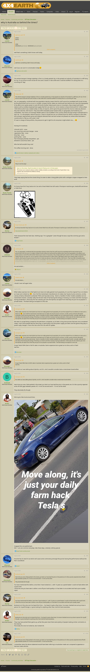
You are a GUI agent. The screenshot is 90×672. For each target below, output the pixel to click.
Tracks (42, 11)
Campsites (50, 11)
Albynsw (7, 66)
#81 (87, 31)
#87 (87, 221)
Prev (4, 28)
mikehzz (7, 255)
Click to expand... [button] (51, 49)
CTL (7, 643)
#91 (87, 305)
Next (23, 28)
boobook (7, 383)
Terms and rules (65, 666)
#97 (87, 570)
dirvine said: (18, 360)
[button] (24, 11)
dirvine (7, 339)
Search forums (11, 14)
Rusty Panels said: (20, 225)
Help (80, 666)
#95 (87, 394)
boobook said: (19, 574)
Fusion (4, 666)
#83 (87, 75)
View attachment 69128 (21, 231)
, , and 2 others (28, 153)
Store (28, 11)
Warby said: (18, 614)
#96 (87, 555)
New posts (3, 14)
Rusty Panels (7, 167)
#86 (87, 183)
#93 (87, 357)
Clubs (57, 11)
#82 (87, 56)
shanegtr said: (19, 309)
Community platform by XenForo (45, 669)
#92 (87, 329)
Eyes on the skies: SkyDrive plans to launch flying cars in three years (37, 168)
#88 (87, 245)
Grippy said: (18, 94)
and (22, 71)
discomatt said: (19, 598)
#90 (87, 289)
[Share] (84, 32)
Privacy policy (74, 666)
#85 (87, 157)
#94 (87, 373)
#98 (87, 594)
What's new (19, 11)
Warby (7, 231)
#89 (87, 274)
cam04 (7, 41)
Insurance (64, 11)
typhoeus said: (19, 35)
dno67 (7, 315)
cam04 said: (18, 60)
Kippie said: (18, 161)
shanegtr (7, 298)
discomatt (4, 25)
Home (4, 11)
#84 (87, 90)
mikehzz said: (18, 277)
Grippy (7, 85)
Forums (11, 11)
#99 (87, 611)
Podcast (35, 11)
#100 (87, 633)
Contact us (57, 666)
